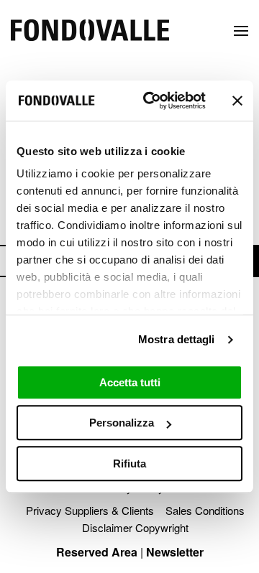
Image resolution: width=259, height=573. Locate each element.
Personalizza (121, 422)
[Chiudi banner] (237, 101)
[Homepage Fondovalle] (90, 31)
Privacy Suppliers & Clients (90, 510)
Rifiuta (129, 463)
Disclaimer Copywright (135, 527)
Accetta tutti (129, 382)
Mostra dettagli (176, 339)
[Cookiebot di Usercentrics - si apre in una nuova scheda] (152, 100)
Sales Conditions (205, 510)
